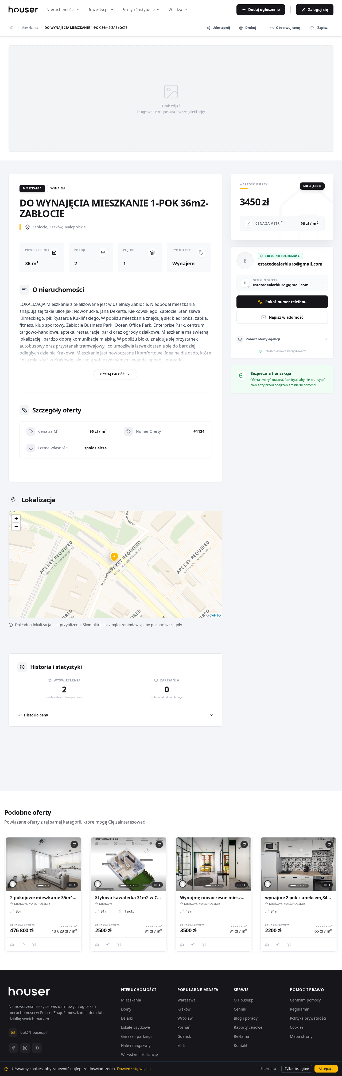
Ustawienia (267, 1068)
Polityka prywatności (308, 1018)
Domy (126, 1009)
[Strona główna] (23, 9)
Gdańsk (184, 1036)
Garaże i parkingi (136, 1036)
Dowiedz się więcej (134, 1068)
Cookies (297, 1027)
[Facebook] (13, 1048)
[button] (115, 559)
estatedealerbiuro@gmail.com (290, 264)
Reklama (241, 1036)
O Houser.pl (244, 1000)
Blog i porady (246, 1018)
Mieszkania (29, 28)
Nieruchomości (60, 9)
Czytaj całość (112, 374)
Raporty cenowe (248, 1027)
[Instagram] (25, 1048)
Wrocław (185, 1018)
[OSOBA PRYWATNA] (13, 884)
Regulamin (299, 1009)
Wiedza (175, 9)
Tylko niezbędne (297, 1068)
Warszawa (186, 1000)
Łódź (181, 1045)
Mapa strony (301, 1036)
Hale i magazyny (135, 1045)
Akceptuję (326, 1068)
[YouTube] (37, 1048)
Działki (127, 1018)
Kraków (184, 1009)
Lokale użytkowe (135, 1027)
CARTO (215, 615)
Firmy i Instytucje (138, 9)
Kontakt (240, 1045)
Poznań (184, 1027)
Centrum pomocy (305, 1000)
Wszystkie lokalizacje (139, 1054)
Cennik (240, 1009)
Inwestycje (99, 9)
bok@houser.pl (33, 1032)
